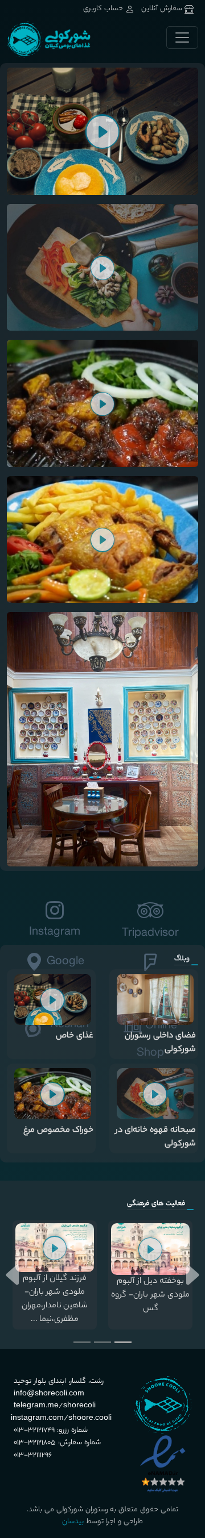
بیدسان (73, 1522)
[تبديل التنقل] (182, 37)
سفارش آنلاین (161, 9)
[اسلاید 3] (82, 1342)
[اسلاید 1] (123, 1342)
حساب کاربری (104, 9)
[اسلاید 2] (102, 1342)
